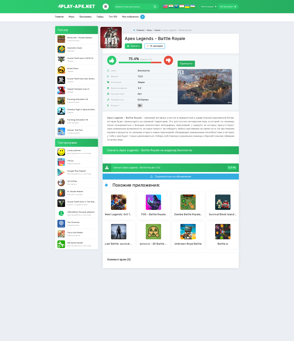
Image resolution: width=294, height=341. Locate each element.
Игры (71, 16)
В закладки (157, 46)
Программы (85, 16)
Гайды (100, 16)
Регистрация (207, 7)
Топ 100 (113, 16)
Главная (59, 16)
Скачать (135, 46)
